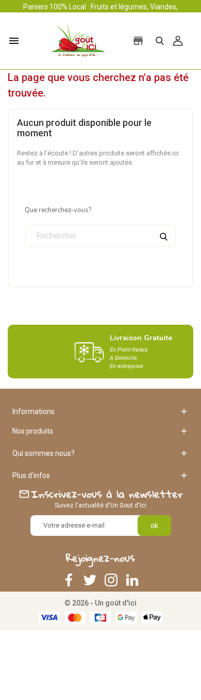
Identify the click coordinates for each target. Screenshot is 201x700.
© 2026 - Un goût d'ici (100, 603)
